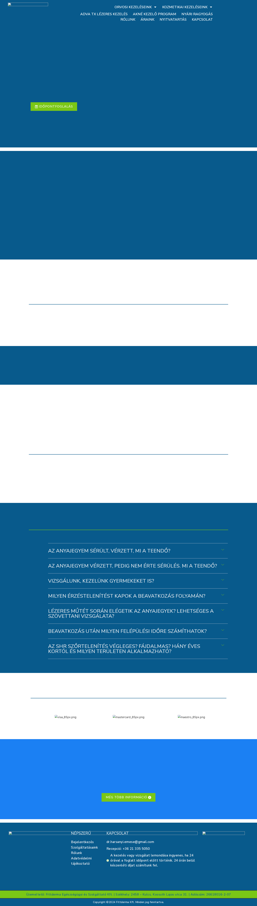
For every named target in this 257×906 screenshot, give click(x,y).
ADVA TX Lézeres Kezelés (104, 14)
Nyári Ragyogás (197, 14)
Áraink (147, 19)
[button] (138, 550)
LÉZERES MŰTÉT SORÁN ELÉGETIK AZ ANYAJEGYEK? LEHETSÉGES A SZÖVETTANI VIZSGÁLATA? (131, 614)
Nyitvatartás (173, 19)
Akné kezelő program (154, 14)
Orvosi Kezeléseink (133, 7)
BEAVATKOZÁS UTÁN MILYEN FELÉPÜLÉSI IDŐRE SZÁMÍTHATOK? (127, 631)
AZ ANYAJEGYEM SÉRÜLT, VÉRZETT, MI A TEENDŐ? (109, 550)
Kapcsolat (202, 19)
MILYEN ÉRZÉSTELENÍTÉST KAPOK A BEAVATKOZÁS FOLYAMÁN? (126, 596)
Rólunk (127, 19)
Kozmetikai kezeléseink (185, 7)
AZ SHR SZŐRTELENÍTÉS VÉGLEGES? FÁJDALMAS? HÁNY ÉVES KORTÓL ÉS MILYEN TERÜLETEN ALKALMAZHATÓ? (124, 649)
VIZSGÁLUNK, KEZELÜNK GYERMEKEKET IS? (101, 581)
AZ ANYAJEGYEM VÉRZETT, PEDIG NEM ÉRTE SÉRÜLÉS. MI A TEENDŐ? (132, 565)
